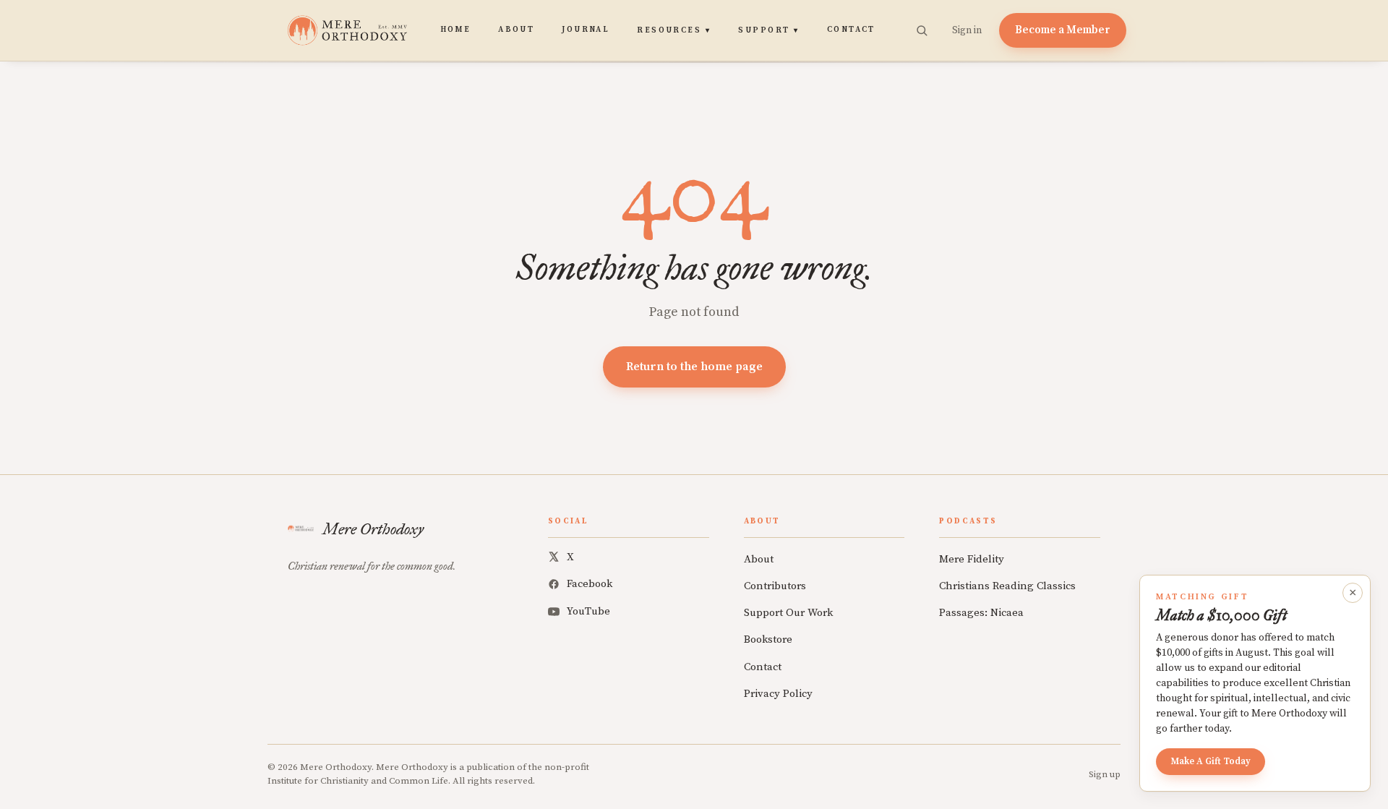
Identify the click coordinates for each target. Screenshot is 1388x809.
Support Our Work (788, 613)
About (516, 30)
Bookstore (768, 639)
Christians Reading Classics (1007, 586)
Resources (674, 30)
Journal (585, 30)
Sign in (967, 30)
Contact (851, 30)
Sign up (1105, 774)
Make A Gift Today (1210, 761)
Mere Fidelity (971, 559)
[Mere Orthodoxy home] (347, 30)
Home (455, 30)
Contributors (775, 586)
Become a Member (1062, 30)
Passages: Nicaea (981, 613)
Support (768, 30)
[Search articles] (922, 30)
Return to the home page (694, 366)
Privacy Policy (778, 694)
